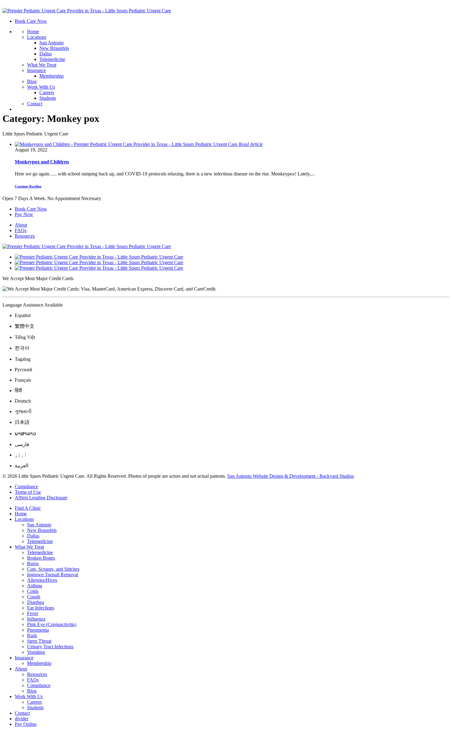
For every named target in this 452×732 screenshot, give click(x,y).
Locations (36, 37)
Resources (25, 236)
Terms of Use (28, 492)
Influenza (36, 618)
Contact (34, 103)
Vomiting (36, 652)
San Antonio (51, 42)
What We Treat (41, 64)
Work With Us (41, 87)
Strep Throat (39, 641)
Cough (33, 596)
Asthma (34, 585)
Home (33, 31)
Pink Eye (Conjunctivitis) (51, 624)
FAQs (20, 230)
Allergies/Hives (42, 580)
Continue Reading (28, 186)
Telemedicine (52, 59)
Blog (32, 81)
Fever (32, 613)
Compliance (26, 486)
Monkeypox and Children (42, 161)
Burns (33, 563)
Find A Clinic (28, 508)
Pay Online (26, 724)
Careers (46, 92)
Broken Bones (41, 558)
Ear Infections (40, 607)
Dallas (45, 53)
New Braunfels (54, 48)
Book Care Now (31, 21)
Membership (51, 75)
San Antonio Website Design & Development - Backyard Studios (290, 476)
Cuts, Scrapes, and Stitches (53, 569)
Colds (32, 591)
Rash (32, 635)
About (21, 224)
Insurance (36, 70)
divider (21, 718)
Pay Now (24, 214)
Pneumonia (38, 630)
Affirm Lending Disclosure (41, 497)
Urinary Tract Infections (50, 646)
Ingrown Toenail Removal (52, 574)
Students (47, 98)
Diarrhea (35, 602)
